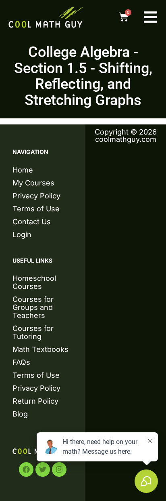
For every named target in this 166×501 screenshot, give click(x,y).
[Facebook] (26, 469)
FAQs (21, 362)
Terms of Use (36, 208)
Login (21, 234)
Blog (20, 414)
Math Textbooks (40, 349)
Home (22, 170)
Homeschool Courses (34, 282)
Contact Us (31, 221)
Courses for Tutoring (33, 332)
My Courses (33, 183)
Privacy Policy (36, 196)
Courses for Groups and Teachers (33, 307)
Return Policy (35, 401)
